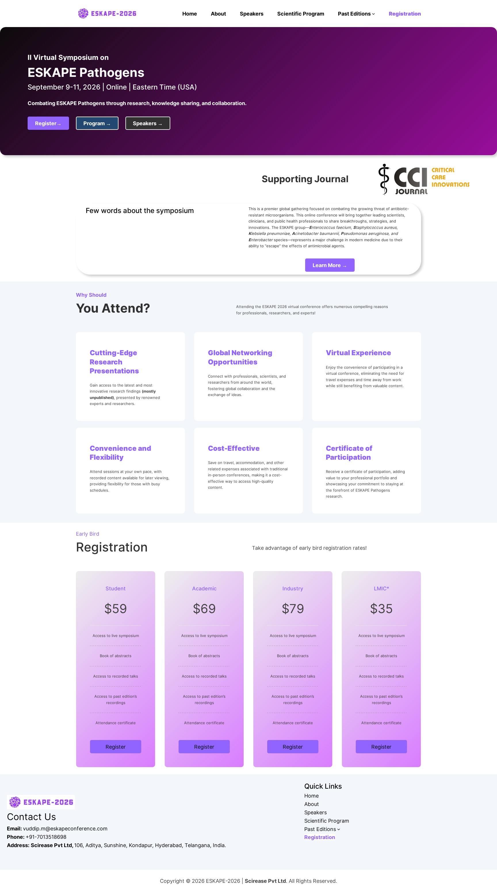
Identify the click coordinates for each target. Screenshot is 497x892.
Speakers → (148, 123)
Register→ (48, 123)
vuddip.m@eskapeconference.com (65, 828)
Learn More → (330, 265)
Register (116, 746)
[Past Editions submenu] (373, 13)
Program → (97, 123)
